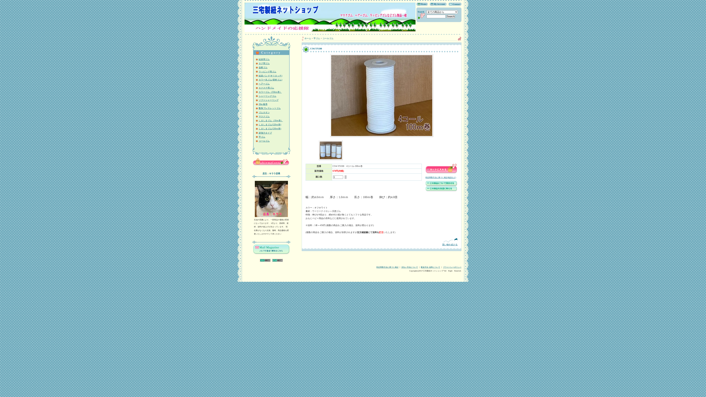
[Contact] (454, 5)
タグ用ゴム (264, 63)
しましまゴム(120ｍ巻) (270, 124)
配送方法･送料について (430, 267)
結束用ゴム (264, 59)
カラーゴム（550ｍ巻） (270, 92)
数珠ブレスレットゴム (270, 108)
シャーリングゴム (267, 96)
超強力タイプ (265, 133)
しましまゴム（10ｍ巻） (271, 120)
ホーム (307, 38)
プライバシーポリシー (452, 267)
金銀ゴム (263, 67)
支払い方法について (409, 267)
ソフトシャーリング (269, 100)
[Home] (422, 5)
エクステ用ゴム (266, 88)
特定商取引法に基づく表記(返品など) (440, 177)
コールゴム (264, 141)
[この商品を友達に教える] (441, 191)
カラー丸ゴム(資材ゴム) (270, 79)
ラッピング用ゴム (267, 71)
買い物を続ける (450, 244)
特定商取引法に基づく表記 (387, 267)
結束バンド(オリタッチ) (270, 75)
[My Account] (437, 5)
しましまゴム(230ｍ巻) (270, 128)
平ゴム (262, 137)
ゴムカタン (264, 112)
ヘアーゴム (264, 84)
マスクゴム (264, 116)
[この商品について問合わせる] (441, 185)
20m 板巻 (263, 104)
